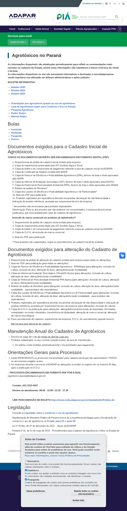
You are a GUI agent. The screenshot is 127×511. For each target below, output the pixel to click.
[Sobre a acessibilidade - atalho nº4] (106, 3)
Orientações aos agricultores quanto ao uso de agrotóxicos (43, 103)
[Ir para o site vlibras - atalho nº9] (123, 3)
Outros (15, 139)
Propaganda (33, 480)
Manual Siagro (19, 116)
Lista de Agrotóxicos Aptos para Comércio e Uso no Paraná (43, 106)
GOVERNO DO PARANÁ (92, 3)
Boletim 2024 (18, 93)
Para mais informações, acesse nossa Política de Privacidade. (57, 455)
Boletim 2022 (18, 87)
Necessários (33, 461)
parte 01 (60, 421)
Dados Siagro (18, 113)
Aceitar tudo (78, 500)
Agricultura (17, 42)
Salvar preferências (35, 491)
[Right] (120, 29)
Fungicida (16, 136)
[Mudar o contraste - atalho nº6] (110, 3)
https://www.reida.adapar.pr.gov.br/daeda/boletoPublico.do (82, 400)
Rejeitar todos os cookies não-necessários (86, 492)
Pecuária (37, 42)
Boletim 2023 (18, 90)
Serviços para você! (20, 36)
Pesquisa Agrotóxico (22, 110)
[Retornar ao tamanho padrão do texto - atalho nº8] (119, 3)
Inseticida (16, 129)
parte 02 (71, 421)
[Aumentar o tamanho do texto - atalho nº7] (114, 3)
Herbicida (16, 133)
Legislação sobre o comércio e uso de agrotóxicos (51, 413)
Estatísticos (33, 470)
